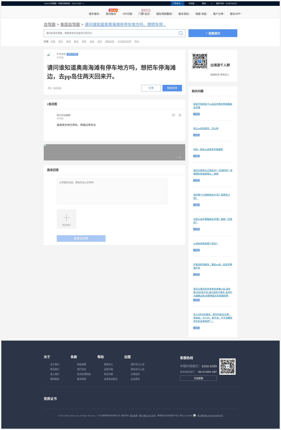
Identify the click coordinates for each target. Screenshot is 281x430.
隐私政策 (81, 364)
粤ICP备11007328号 (147, 416)
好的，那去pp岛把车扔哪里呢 (208, 149)
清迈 (99, 41)
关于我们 (54, 364)
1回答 (196, 135)
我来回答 (172, 88)
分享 (151, 88)
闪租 (53, 41)
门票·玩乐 (144, 14)
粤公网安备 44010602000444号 (210, 416)
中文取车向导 (124, 41)
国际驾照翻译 (164, 14)
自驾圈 (49, 24)
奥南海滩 (57, 88)
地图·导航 (201, 14)
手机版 (191, 3)
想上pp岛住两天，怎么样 (205, 128)
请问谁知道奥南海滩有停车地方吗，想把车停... (125, 24)
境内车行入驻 (137, 369)
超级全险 (109, 41)
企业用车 (135, 379)
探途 (68, 41)
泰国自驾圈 (70, 24)
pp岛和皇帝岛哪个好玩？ (205, 243)
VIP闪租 (127, 14)
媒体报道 (54, 379)
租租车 (48, 12)
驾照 (84, 41)
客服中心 (108, 364)
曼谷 (76, 41)
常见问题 (108, 374)
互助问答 (108, 369)
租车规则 (81, 379)
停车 (60, 41)
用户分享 (218, 14)
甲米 (136, 41)
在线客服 (198, 378)
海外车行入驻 (137, 364)
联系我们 (54, 369)
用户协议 (81, 369)
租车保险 (183, 14)
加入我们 (54, 374)
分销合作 (135, 374)
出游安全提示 (111, 379)
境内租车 (111, 14)
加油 (92, 41)
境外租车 (94, 14)
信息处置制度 (84, 374)
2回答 (196, 114)
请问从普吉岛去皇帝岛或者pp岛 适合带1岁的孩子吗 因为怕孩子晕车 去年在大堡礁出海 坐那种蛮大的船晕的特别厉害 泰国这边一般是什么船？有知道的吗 (212, 296)
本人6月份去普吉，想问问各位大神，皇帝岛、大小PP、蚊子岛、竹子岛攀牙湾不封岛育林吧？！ (212, 318)
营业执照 (134, 416)
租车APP (235, 14)
